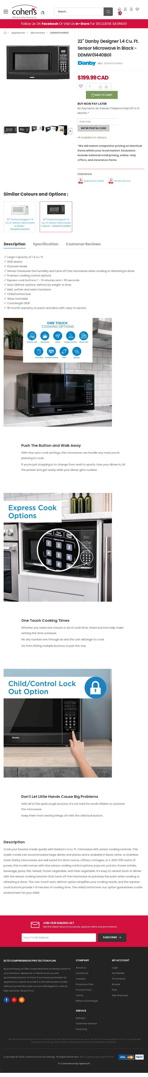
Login (115, 967)
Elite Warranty (120, 995)
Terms (79, 995)
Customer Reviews (83, 244)
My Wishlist (118, 973)
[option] (38, 63)
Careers (81, 978)
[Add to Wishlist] (81, 86)
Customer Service (86, 1023)
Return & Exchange (87, 1001)
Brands (116, 984)
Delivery (80, 1018)
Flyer (114, 989)
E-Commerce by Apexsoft (74, 1063)
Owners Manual (122, 180)
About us (81, 967)
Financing (81, 1029)
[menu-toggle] (6, 11)
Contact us (82, 973)
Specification (45, 244)
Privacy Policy (84, 989)
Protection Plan (84, 984)
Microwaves (38, 32)
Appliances (18, 32)
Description (14, 244)
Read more (27, 990)
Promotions (118, 978)
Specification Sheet (94, 180)
